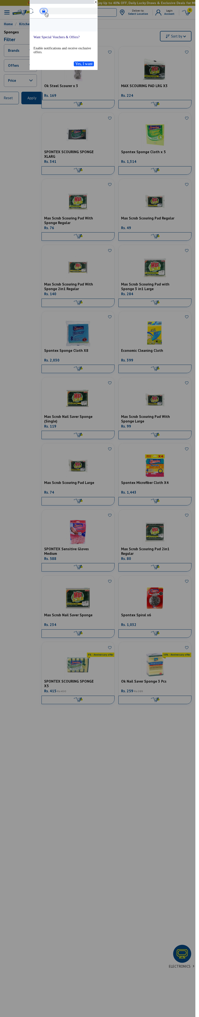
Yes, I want (83, 64)
